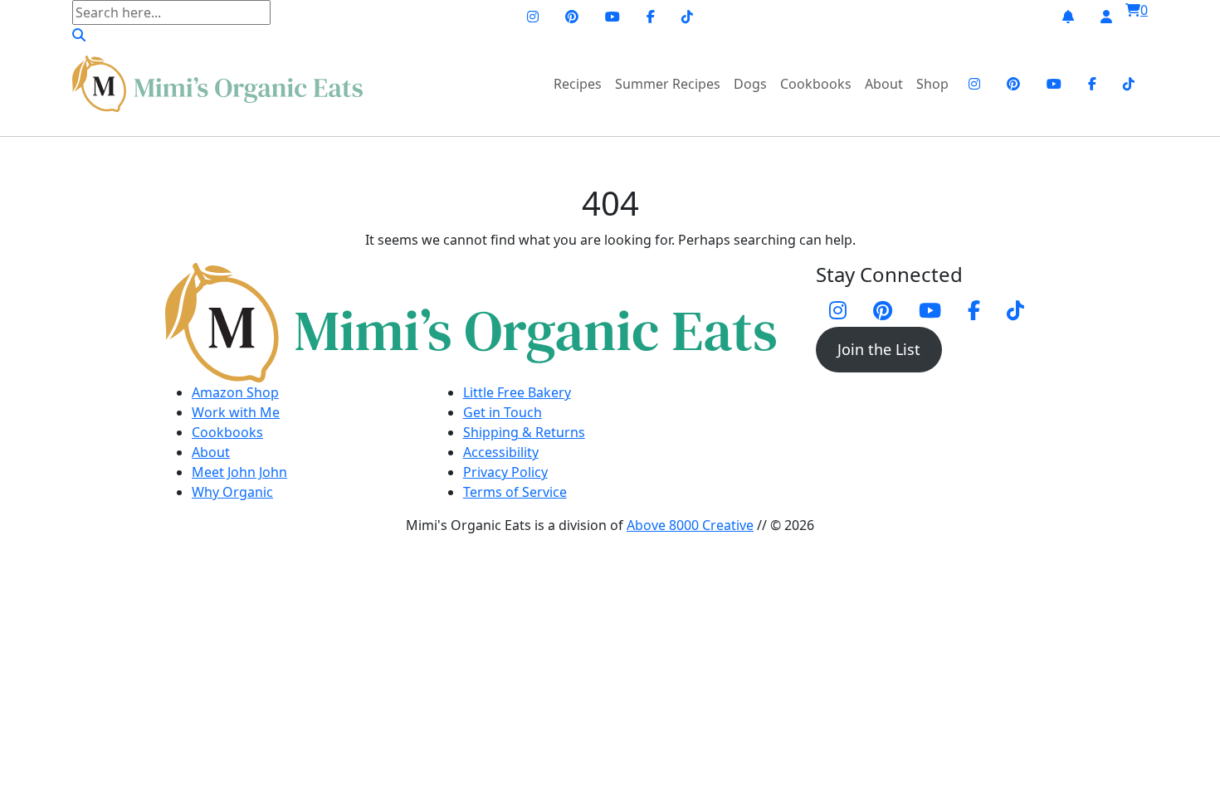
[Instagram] (533, 16)
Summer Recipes (667, 84)
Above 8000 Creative (690, 525)
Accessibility (501, 452)
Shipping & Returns (524, 432)
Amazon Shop (235, 392)
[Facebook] (650, 16)
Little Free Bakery (517, 392)
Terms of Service (515, 492)
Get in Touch (502, 412)
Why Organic (232, 492)
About (884, 84)
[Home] (217, 83)
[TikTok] (687, 16)
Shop (932, 84)
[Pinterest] (572, 16)
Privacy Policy (505, 472)
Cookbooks (816, 84)
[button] (78, 35)
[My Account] (1106, 16)
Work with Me (236, 412)
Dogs (750, 84)
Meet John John (239, 472)
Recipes (578, 84)
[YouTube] (612, 16)
